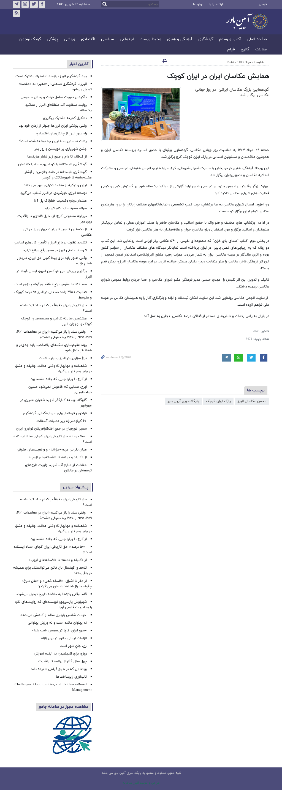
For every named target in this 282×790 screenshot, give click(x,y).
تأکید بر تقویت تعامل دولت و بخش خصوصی (54, 97)
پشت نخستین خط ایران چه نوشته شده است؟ (53, 141)
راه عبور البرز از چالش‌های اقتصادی (61, 133)
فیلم (231, 49)
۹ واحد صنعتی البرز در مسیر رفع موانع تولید (55, 250)
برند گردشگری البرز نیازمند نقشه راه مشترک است (51, 76)
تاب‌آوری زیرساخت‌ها (71, 676)
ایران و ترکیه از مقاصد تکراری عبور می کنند (55, 185)
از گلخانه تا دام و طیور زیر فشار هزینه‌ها (57, 156)
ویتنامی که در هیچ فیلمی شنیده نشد (59, 669)
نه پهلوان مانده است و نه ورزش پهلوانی (57, 622)
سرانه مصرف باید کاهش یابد (65, 208)
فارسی (263, 4)
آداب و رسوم (230, 39)
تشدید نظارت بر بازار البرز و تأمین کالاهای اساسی (50, 242)
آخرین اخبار (78, 64)
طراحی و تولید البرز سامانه (141, 783)
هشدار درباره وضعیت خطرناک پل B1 (60, 200)
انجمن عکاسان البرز (252, 401)
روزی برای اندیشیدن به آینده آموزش (60, 653)
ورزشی (69, 39)
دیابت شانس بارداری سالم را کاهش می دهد (53, 615)
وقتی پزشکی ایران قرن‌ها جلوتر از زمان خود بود (53, 125)
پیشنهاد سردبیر (75, 487)
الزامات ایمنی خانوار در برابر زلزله (64, 638)
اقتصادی (88, 39)
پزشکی (52, 39)
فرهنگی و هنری (179, 39)
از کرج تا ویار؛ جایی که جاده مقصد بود (59, 379)
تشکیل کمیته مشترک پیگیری (64, 118)
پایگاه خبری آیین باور (183, 401)
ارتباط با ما (216, 4)
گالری (245, 49)
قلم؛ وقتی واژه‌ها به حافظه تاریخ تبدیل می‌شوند (51, 594)
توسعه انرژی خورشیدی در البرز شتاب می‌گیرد (53, 193)
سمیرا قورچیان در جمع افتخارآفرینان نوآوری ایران (51, 428)
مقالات (261, 49)
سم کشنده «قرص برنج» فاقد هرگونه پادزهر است (51, 284)
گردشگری (205, 39)
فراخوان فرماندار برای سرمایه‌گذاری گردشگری (55, 413)
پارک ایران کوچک (218, 401)
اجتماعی (127, 39)
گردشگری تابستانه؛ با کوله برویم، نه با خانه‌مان (52, 164)
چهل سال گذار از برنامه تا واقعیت (62, 661)
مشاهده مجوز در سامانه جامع (63, 707)
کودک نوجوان (30, 39)
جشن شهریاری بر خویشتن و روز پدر (61, 148)
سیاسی (107, 39)
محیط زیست (150, 39)
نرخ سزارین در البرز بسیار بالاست (63, 358)
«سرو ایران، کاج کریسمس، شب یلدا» (59, 630)
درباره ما (198, 4)
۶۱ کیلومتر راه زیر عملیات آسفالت (61, 421)
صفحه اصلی (257, 39)
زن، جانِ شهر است (73, 646)
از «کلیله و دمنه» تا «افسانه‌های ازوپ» (58, 457)
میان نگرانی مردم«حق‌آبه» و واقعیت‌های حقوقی (52, 449)
